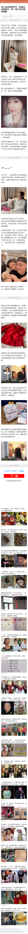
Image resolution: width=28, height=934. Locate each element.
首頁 (3, 1)
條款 (12, 931)
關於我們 (3, 931)
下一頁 (14, 475)
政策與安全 (7, 931)
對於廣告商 (20, 931)
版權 (17, 931)
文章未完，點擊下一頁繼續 (14, 471)
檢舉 (11, 16)
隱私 (14, 931)
